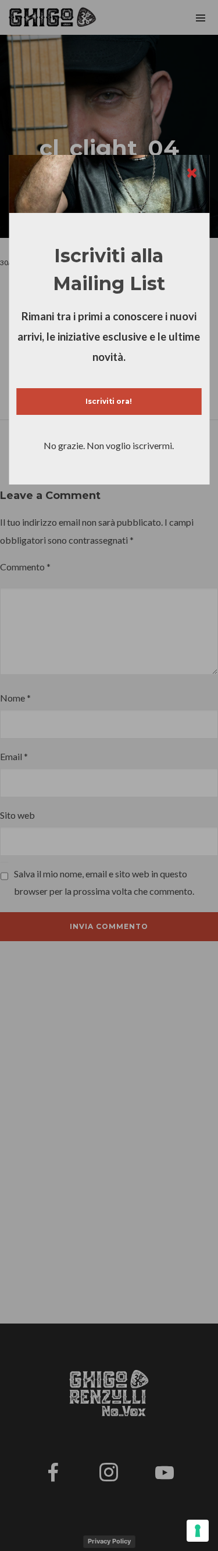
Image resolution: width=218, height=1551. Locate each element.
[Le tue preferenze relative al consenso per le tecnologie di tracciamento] (198, 1531)
